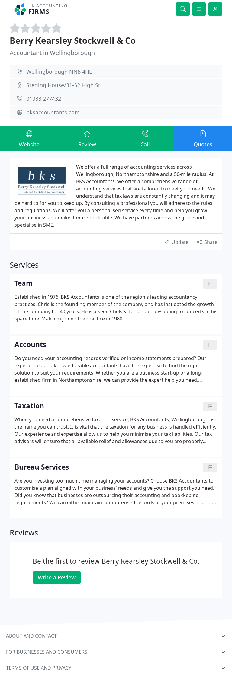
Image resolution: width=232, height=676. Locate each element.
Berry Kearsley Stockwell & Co (73, 40)
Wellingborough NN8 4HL (59, 71)
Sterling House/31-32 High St (63, 85)
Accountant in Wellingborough (52, 53)
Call (145, 144)
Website (29, 144)
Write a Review (57, 577)
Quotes (203, 144)
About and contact (31, 636)
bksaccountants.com (53, 112)
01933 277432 (43, 98)
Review (87, 144)
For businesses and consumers (46, 652)
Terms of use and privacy (38, 668)
